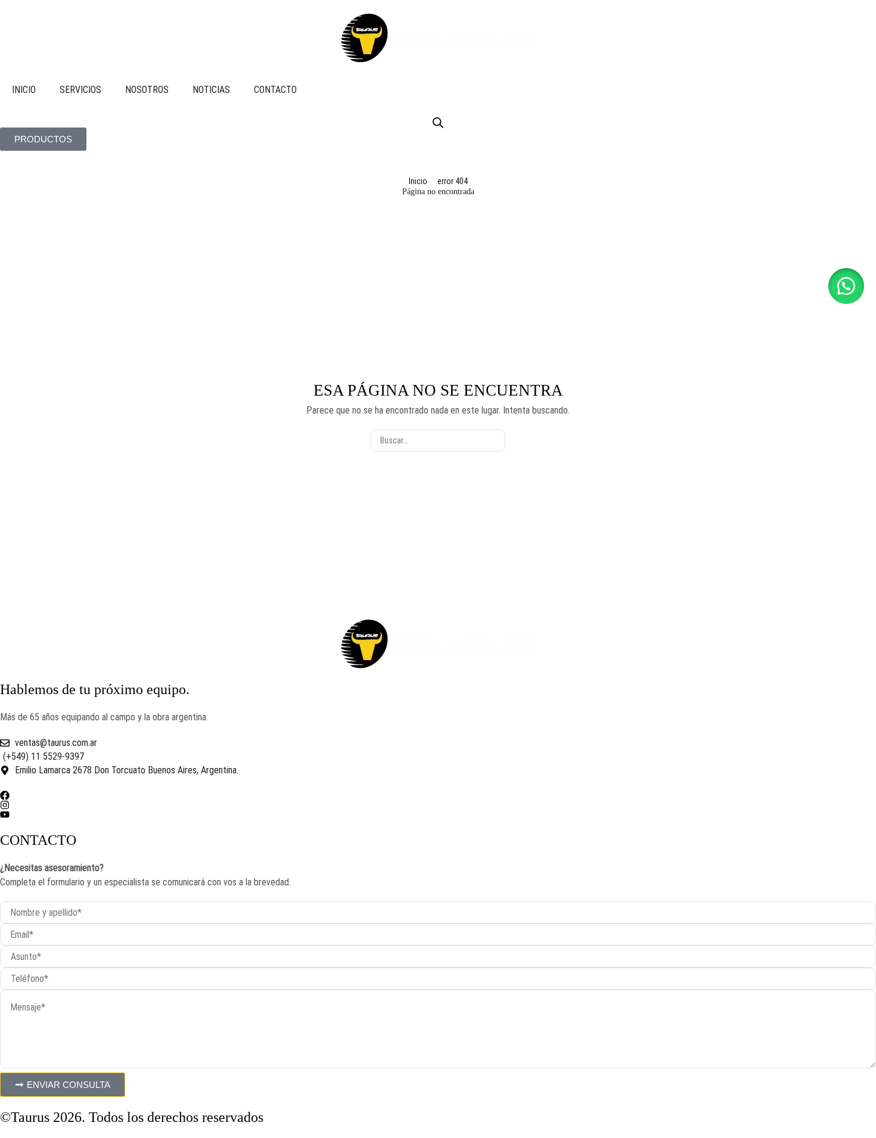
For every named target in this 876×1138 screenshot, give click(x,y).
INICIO (24, 89)
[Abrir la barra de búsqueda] (438, 122)
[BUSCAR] (494, 441)
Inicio (418, 181)
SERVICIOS (80, 89)
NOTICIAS (211, 89)
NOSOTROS (147, 89)
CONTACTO (275, 89)
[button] (846, 286)
